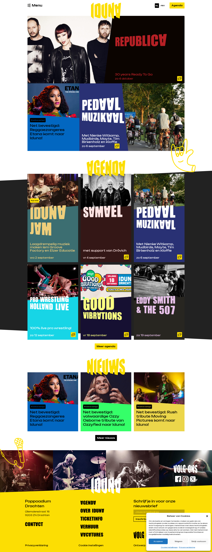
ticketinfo (91, 518)
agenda (88, 502)
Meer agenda (106, 346)
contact (34, 524)
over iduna (92, 510)
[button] (207, 516)
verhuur (89, 526)
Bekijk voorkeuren (199, 541)
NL (156, 6)
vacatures (91, 534)
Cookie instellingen (169, 547)
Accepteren (158, 541)
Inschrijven (143, 519)
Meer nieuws (106, 438)
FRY (163, 6)
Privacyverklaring (187, 547)
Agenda (177, 5)
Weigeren (178, 541)
